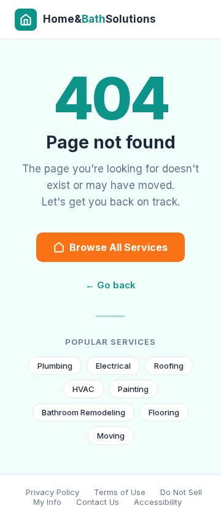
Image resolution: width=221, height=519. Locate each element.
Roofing (169, 366)
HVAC (83, 389)
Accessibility (158, 502)
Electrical (113, 366)
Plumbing (54, 366)
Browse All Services (118, 247)
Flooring (164, 412)
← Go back (110, 285)
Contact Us (97, 502)
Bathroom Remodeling (83, 412)
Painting (133, 389)
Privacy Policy (52, 492)
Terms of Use (119, 492)
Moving (111, 435)
